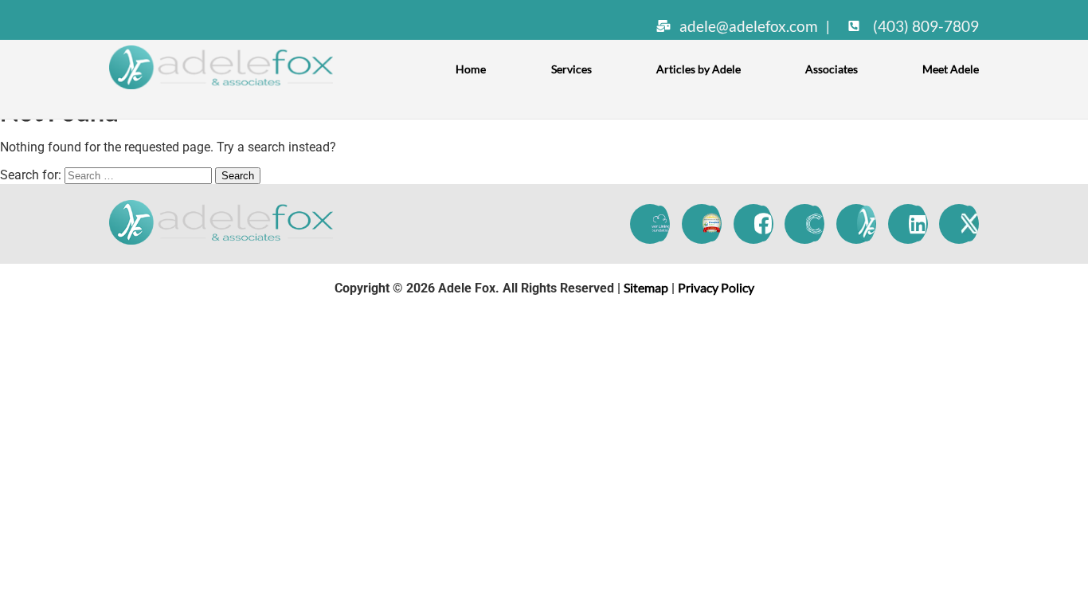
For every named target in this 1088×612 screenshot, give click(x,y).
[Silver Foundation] (660, 224)
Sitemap (646, 287)
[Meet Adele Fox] (866, 224)
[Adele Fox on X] (969, 224)
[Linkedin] (918, 224)
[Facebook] (763, 224)
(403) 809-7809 (924, 26)
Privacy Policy (716, 287)
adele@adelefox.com (748, 26)
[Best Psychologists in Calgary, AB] (712, 224)
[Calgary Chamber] (814, 224)
